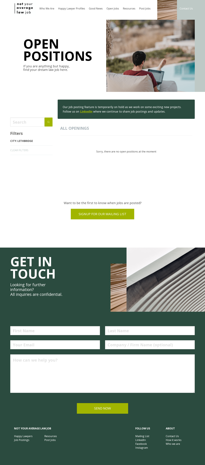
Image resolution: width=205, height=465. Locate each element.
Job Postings (21, 440)
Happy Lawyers (23, 436)
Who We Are (46, 8)
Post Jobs (145, 8)
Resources (129, 8)
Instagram (141, 447)
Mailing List (142, 436)
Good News (96, 8)
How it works (173, 440)
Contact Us (186, 8)
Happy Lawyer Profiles (71, 8)
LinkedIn (86, 111)
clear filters (19, 150)
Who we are (173, 444)
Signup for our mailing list (102, 214)
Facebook (141, 444)
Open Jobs (113, 8)
